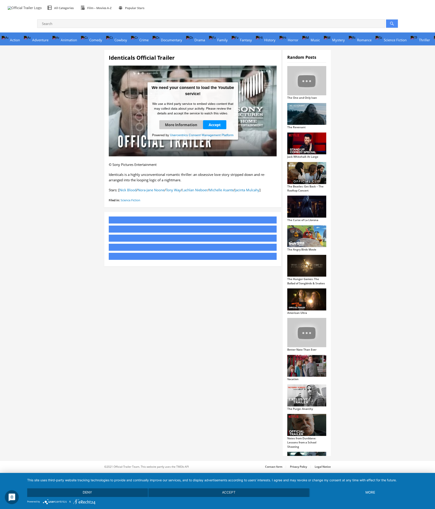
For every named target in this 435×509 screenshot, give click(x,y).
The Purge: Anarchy (300, 409)
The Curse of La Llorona (302, 220)
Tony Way (173, 190)
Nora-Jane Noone (151, 190)
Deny (87, 492)
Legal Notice (323, 467)
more (370, 492)
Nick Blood (127, 190)
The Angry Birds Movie (301, 249)
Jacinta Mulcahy (247, 190)
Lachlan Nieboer (195, 190)
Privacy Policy (298, 467)
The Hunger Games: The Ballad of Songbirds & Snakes (306, 281)
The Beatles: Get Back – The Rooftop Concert (305, 188)
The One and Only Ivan (302, 98)
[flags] (153, 8)
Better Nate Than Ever (302, 350)
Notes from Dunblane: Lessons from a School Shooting (301, 442)
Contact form (273, 467)
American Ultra (297, 313)
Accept (215, 124)
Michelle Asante (221, 190)
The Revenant (296, 127)
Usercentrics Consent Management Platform (202, 135)
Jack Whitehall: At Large (302, 157)
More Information (181, 124)
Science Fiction (130, 200)
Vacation (293, 379)
